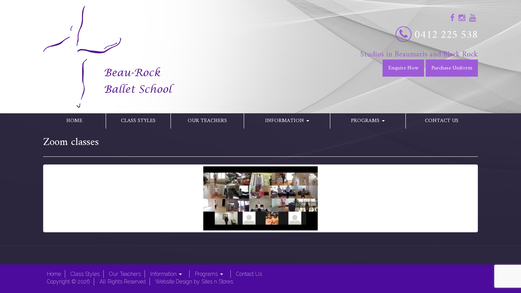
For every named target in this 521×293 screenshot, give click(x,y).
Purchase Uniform (451, 68)
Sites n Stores (217, 282)
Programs (366, 121)
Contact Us (441, 121)
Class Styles (138, 121)
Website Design (173, 282)
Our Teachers (207, 121)
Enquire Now (403, 68)
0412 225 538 (446, 35)
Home (74, 121)
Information (285, 121)
